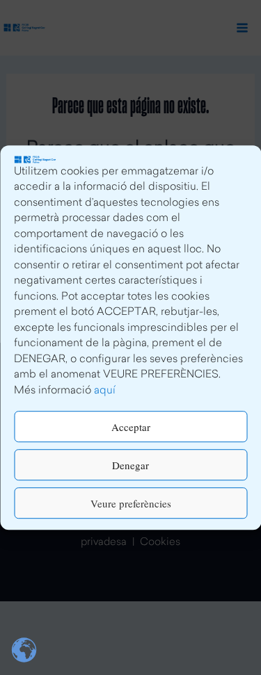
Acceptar (130, 427)
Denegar (130, 465)
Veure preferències (130, 503)
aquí (105, 391)
